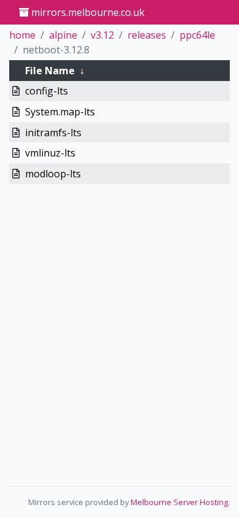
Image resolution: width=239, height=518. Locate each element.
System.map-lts (60, 111)
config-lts (46, 91)
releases (146, 35)
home (22, 35)
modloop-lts (53, 173)
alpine (63, 35)
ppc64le (197, 35)
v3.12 (102, 35)
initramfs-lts (53, 132)
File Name (50, 70)
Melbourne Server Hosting (179, 502)
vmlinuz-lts (50, 153)
